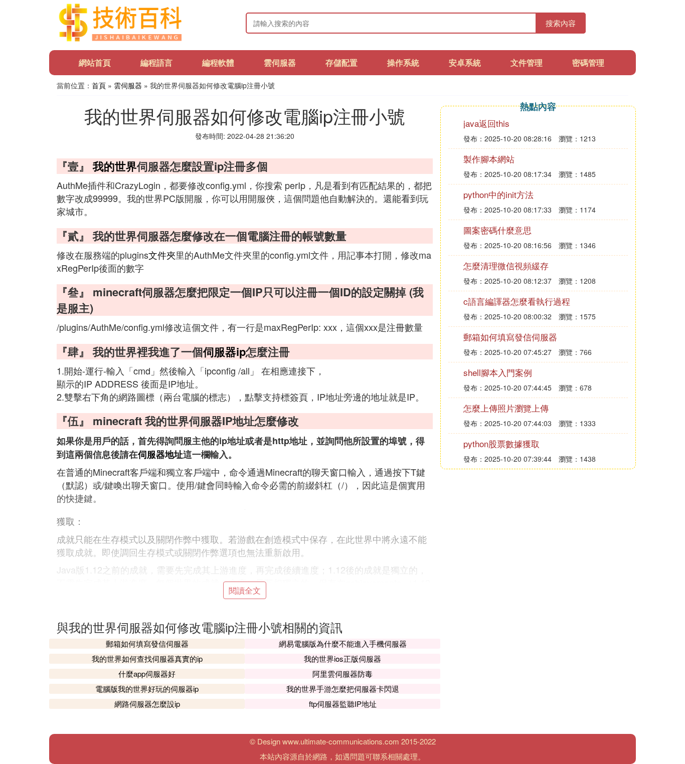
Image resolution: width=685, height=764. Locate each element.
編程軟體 (218, 62)
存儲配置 (341, 62)
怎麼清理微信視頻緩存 (506, 265)
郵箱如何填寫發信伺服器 (147, 643)
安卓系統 (465, 62)
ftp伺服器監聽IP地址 (343, 703)
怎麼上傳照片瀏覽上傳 (506, 408)
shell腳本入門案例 (497, 372)
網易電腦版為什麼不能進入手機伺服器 (343, 643)
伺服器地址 (160, 454)
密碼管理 (588, 62)
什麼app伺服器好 (147, 673)
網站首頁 (95, 62)
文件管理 (526, 62)
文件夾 (162, 254)
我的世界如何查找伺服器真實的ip (147, 658)
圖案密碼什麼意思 (497, 230)
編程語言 (156, 62)
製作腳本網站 (489, 158)
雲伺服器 (280, 62)
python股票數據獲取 (501, 443)
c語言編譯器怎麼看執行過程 (516, 301)
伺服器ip (224, 351)
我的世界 (115, 166)
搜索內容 (561, 23)
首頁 (99, 85)
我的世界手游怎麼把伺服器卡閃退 (342, 688)
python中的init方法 (498, 194)
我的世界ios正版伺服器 (342, 658)
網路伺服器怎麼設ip (147, 703)
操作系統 (403, 62)
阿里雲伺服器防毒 (342, 673)
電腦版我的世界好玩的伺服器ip (147, 688)
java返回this (486, 123)
